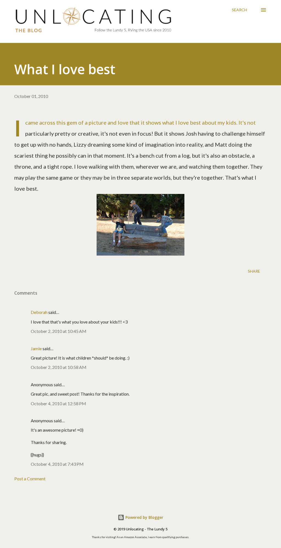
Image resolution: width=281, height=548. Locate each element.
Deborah (39, 312)
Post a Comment (30, 478)
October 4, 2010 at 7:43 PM (57, 464)
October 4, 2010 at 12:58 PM (58, 403)
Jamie (36, 348)
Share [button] (254, 271)
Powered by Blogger (143, 517)
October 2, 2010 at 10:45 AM (58, 331)
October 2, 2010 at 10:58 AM (58, 367)
